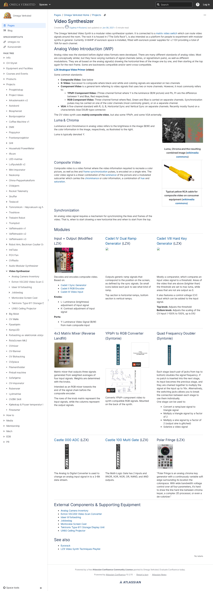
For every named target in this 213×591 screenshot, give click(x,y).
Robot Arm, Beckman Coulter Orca (27, 244)
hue (143, 178)
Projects (10, 84)
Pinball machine (17, 372)
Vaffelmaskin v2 (17, 233)
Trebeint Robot (17, 217)
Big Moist (14, 313)
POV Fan (13, 255)
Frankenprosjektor (19, 137)
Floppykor (14, 132)
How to (10, 415)
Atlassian (130, 582)
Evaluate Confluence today (172, 569)
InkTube (13, 249)
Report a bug (142, 574)
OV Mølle (14, 319)
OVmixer (13, 345)
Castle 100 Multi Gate (122, 440)
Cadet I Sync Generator (73, 285)
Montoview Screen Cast (24, 297)
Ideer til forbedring (22, 287)
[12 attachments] (105, 15)
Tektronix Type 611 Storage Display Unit (33, 303)
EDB (8, 436)
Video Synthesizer (19, 271)
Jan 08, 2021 (108, 27)
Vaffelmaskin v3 (17, 239)
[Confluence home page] (20, 4)
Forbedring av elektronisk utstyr (26, 335)
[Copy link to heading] (114, 49)
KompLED (14, 329)
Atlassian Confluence (116, 574)
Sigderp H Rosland (78, 27)
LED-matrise (15, 159)
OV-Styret (11, 63)
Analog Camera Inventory (25, 276)
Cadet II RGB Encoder (72, 288)
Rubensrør (14, 388)
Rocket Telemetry (18, 191)
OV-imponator (16, 383)
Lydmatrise (15, 393)
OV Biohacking (17, 356)
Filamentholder (17, 367)
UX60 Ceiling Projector (24, 308)
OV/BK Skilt (15, 399)
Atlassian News (159, 574)
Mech (9, 431)
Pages (57, 15)
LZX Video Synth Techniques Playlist (80, 548)
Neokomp (14, 175)
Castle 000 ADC (66, 440)
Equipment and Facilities (19, 68)
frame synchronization (95, 171)
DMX (11, 127)
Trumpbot (14, 223)
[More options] (205, 15)
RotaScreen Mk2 (18, 340)
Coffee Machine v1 (19, 121)
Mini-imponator (17, 169)
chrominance (92, 178)
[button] (197, 4)
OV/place (14, 361)
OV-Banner (15, 351)
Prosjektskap (16, 89)
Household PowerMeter (21, 148)
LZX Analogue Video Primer (69, 69)
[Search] (158, 4)
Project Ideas (16, 95)
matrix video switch (166, 33)
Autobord (14, 105)
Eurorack (65, 545)
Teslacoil (13, 201)
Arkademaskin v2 (18, 100)
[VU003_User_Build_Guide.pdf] (140, 355)
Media (9, 420)
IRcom (12, 153)
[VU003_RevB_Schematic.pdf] (123, 380)
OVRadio (13, 260)
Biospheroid (15, 111)
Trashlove (14, 212)
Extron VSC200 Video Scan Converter (32, 281)
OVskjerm (14, 185)
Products (11, 79)
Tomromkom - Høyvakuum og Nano (28, 207)
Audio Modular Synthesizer (23, 265)
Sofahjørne (15, 377)
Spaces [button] (43, 4)
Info (8, 57)
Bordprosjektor (17, 116)
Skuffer (13, 196)
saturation (59, 181)
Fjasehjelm (14, 324)
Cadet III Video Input (72, 291)
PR (7, 441)
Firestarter (14, 409)
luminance (111, 174)
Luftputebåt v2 (17, 164)
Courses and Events (17, 73)
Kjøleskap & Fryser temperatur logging (30, 404)
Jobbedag (17, 292)
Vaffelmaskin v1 (17, 228)
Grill (11, 143)
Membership (13, 425)
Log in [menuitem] (206, 4)
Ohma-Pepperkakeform (22, 180)
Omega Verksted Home (76, 15)
